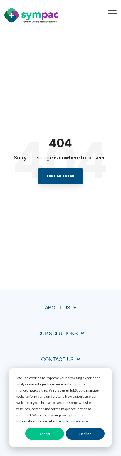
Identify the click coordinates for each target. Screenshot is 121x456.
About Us (57, 307)
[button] (112, 13)
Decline (85, 434)
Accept (44, 434)
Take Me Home (60, 176)
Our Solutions (57, 333)
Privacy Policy (77, 421)
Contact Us (57, 359)
